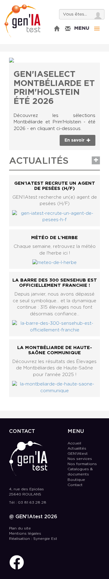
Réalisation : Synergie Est (33, 538)
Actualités (77, 448)
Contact (75, 485)
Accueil (74, 443)
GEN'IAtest (23, 20)
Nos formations (82, 464)
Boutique (76, 479)
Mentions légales (25, 533)
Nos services (80, 459)
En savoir (75, 140)
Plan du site (20, 528)
